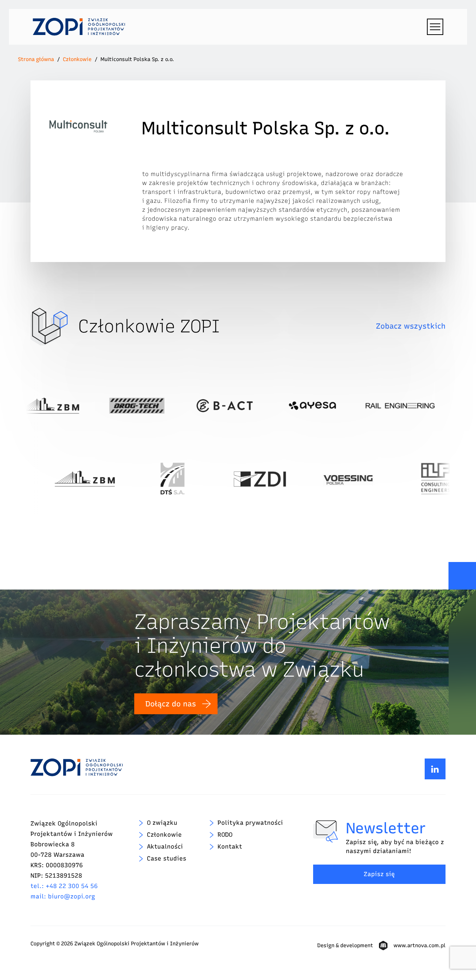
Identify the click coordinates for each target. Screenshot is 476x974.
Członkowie (77, 59)
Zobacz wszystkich (411, 326)
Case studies (166, 858)
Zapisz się (379, 874)
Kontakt (230, 846)
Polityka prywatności (250, 822)
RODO (225, 834)
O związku (162, 822)
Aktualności (165, 846)
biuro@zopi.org (71, 896)
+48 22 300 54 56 (72, 886)
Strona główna (36, 59)
